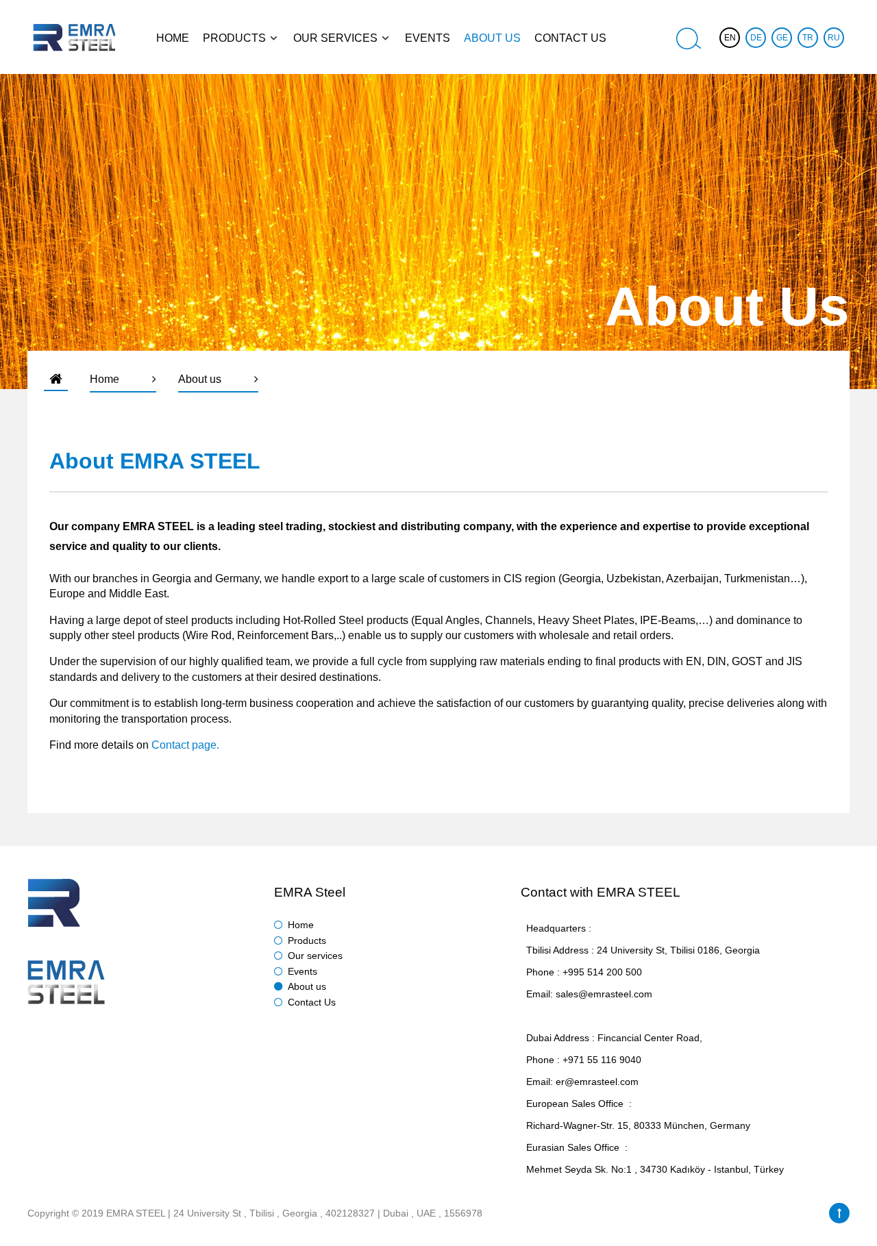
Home (301, 924)
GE (782, 37)
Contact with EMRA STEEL (600, 892)
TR (807, 37)
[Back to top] (839, 1213)
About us (307, 986)
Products (307, 940)
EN (730, 37)
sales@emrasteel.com (604, 993)
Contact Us (312, 1002)
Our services (315, 955)
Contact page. (185, 745)
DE (756, 37)
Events (302, 971)
